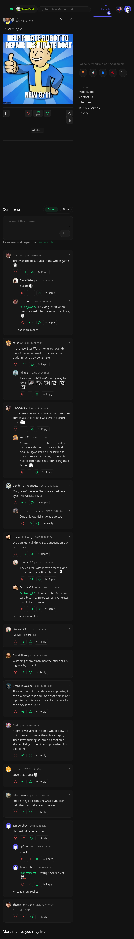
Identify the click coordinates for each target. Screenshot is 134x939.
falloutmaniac (21, 795)
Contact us (86, 97)
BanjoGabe (26, 280)
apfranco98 (26, 846)
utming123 (26, 562)
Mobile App (86, 92)
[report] (69, 113)
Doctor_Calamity (22, 537)
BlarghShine (20, 655)
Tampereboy (20, 825)
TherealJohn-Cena (23, 904)
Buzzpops (18, 255)
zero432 (17, 343)
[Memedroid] (11, 9)
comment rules (45, 242)
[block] (69, 120)
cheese (17, 769)
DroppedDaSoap (22, 685)
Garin (16, 725)
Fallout (38, 130)
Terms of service (89, 107)
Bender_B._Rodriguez (25, 485)
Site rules (85, 102)
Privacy (83, 113)
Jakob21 (24, 372)
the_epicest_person (31, 511)
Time (66, 209)
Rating (51, 209)
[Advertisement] (105, 35)
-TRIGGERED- (20, 407)
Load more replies (27, 329)
